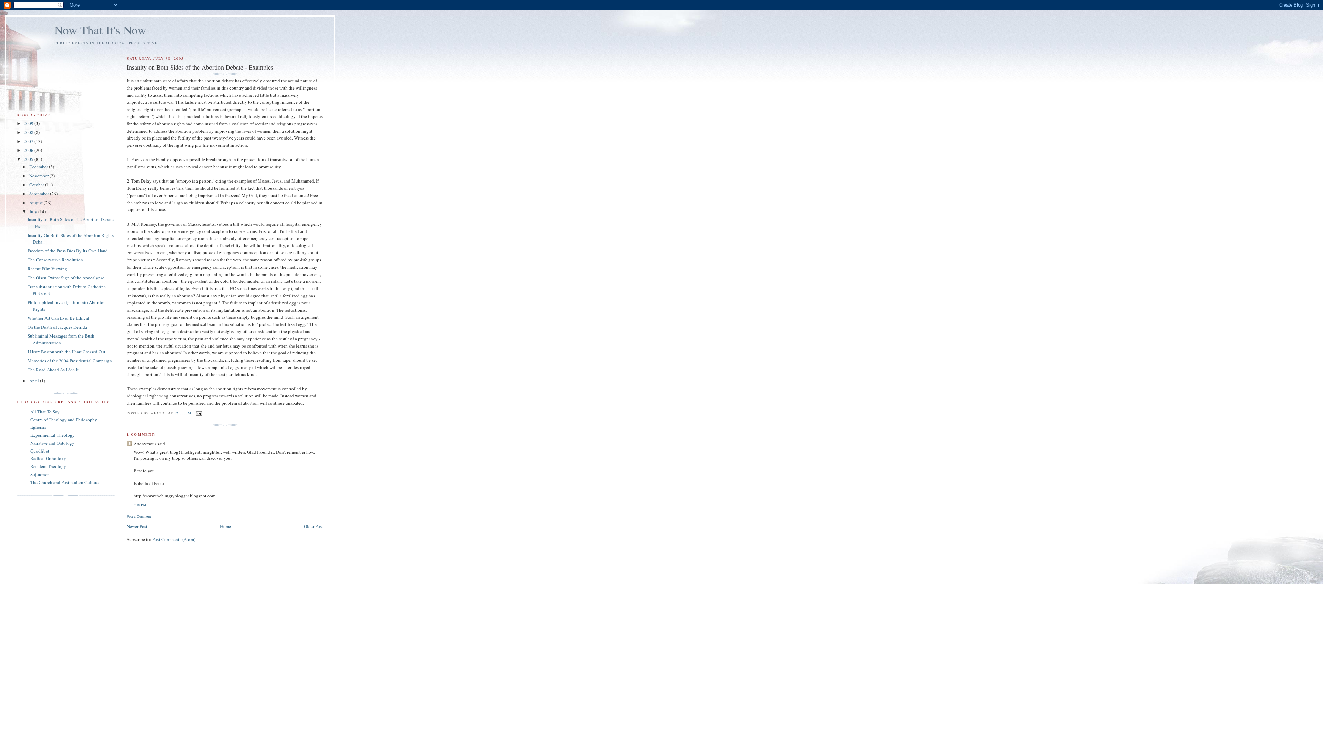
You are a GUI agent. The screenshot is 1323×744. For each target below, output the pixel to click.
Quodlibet (39, 451)
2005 (29, 159)
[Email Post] (199, 413)
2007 (29, 141)
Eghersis (38, 427)
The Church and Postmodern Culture (64, 482)
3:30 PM (140, 504)
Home (225, 526)
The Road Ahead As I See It (53, 369)
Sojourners (40, 474)
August (36, 202)
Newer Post (137, 526)
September (39, 193)
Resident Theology (48, 466)
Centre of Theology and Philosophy (63, 419)
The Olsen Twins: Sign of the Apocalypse (66, 278)
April (34, 381)
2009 (29, 123)
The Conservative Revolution (55, 260)
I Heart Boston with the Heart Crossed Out (66, 352)
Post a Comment (139, 516)
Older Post (313, 526)
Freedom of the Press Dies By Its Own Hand (68, 251)
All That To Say (45, 412)
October (37, 185)
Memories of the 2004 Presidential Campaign (70, 361)
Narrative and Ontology (52, 443)
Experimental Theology (52, 435)
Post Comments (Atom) (173, 539)
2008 (29, 132)
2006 (29, 150)
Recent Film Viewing (47, 269)
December (39, 167)
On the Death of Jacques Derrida (57, 327)
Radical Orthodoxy (48, 458)
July (33, 211)
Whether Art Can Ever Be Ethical (58, 318)
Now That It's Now (100, 30)
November (39, 176)
